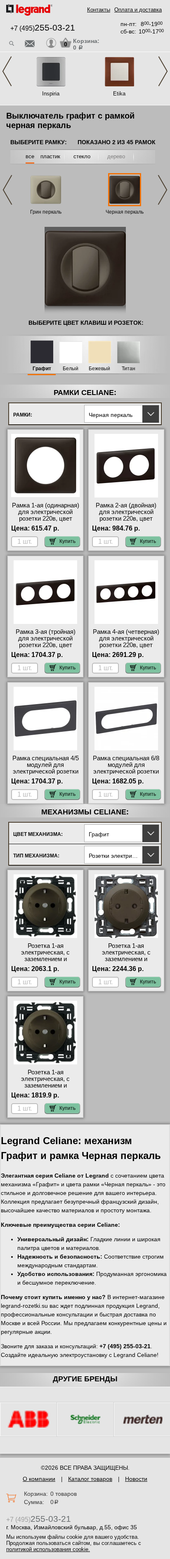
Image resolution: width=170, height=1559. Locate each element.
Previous (7, 71)
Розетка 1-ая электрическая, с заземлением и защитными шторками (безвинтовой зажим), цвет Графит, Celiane (45, 962)
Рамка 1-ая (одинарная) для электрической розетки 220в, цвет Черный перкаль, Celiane (45, 518)
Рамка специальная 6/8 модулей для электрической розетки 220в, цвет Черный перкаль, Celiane (126, 771)
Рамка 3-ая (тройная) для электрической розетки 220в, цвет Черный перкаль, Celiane (46, 645)
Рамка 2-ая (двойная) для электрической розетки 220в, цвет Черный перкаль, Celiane (126, 518)
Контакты (98, 10)
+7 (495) (42, 28)
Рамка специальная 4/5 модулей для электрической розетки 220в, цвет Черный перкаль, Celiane (45, 771)
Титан (128, 369)
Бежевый (99, 369)
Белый (70, 369)
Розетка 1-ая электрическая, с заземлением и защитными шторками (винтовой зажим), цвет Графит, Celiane (45, 1089)
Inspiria (50, 93)
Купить (67, 541)
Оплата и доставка (138, 10)
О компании (39, 1479)
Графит (42, 369)
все (30, 156)
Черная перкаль (125, 211)
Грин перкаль (45, 211)
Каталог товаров (90, 1479)
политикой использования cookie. (48, 1549)
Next (163, 71)
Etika (119, 93)
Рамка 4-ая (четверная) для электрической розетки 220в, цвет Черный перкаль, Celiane (126, 645)
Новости (136, 1479)
